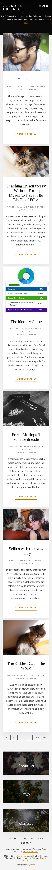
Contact (26, 823)
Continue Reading (26, 135)
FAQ (26, 794)
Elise (34, 858)
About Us (26, 765)
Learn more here (30, 851)
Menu (45, 6)
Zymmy (31, 865)
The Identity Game (26, 321)
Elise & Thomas (13, 7)
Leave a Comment (26, 90)
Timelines (26, 79)
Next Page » (41, 738)
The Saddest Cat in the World (26, 666)
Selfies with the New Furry (26, 551)
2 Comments (26, 563)
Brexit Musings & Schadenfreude (26, 437)
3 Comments (26, 210)
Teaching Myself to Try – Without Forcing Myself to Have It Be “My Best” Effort (26, 193)
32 (30, 737)
